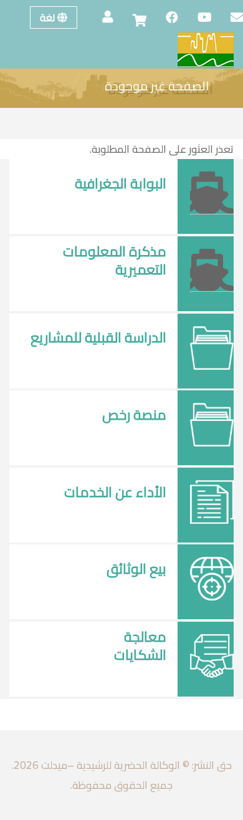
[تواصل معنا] (230, 17)
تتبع (93, 363)
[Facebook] (165, 17)
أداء (144, 517)
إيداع (143, 295)
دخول (141, 209)
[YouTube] (198, 17)
